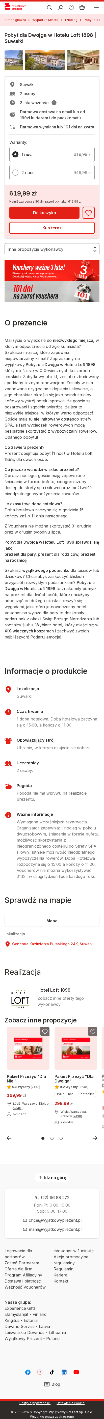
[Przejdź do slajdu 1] (42, 1138)
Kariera (60, 1274)
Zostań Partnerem (22, 1262)
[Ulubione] (71, 8)
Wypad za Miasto (45, 20)
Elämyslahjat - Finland (25, 1314)
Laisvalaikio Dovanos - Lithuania (35, 1332)
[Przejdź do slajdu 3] (61, 1138)
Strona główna (15, 20)
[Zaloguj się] (61, 8)
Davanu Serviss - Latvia (27, 1326)
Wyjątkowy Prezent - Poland (32, 1338)
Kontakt (61, 1281)
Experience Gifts (20, 1308)
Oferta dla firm (18, 1268)
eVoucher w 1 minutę (74, 1250)
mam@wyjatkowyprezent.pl (55, 1229)
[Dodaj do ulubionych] (89, 213)
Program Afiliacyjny (23, 1274)
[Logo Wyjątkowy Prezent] (17, 8)
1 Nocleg (71, 20)
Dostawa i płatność (23, 1281)
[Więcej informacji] (54, 103)
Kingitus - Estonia (21, 1320)
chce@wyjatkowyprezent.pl (55, 1220)
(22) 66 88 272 (55, 1197)
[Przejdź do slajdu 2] (52, 1138)
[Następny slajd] (94, 1138)
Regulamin (63, 1268)
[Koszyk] (82, 8)
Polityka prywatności (34, 1403)
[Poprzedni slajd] (9, 1138)
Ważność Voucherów (25, 1287)
